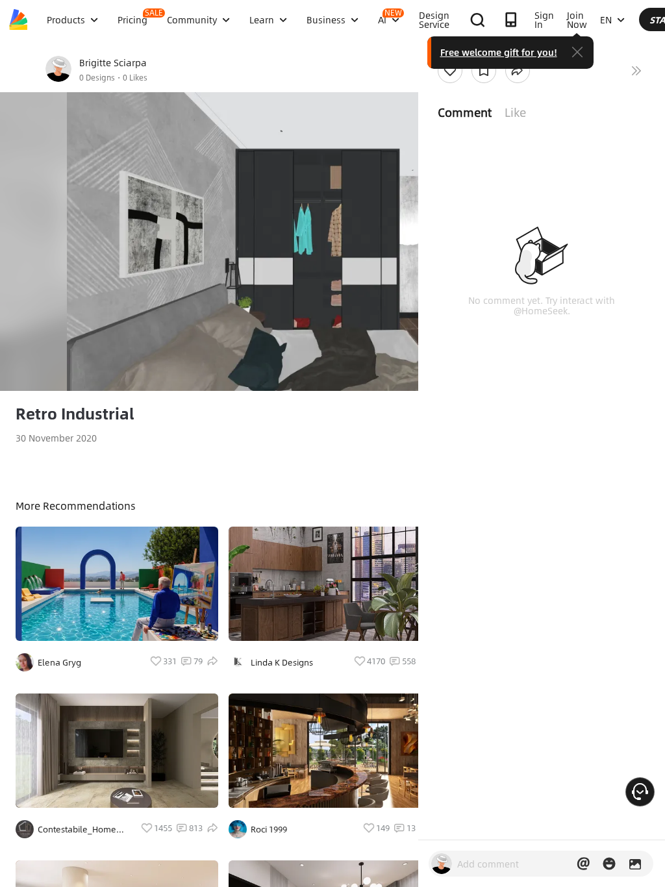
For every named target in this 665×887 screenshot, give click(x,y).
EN (606, 19)
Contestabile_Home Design (77, 829)
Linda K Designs (282, 662)
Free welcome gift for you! (498, 51)
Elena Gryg (59, 662)
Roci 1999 (269, 829)
